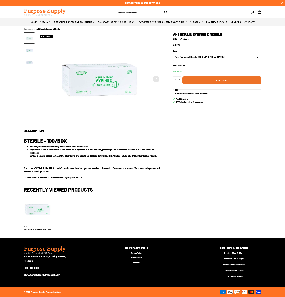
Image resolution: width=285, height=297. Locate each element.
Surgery (195, 22)
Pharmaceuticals (216, 22)
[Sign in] (252, 12)
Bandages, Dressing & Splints (115, 22)
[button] (156, 79)
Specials (45, 22)
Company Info (136, 248)
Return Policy (136, 258)
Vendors (236, 22)
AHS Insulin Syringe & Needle (37, 229)
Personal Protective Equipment (73, 22)
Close (281, 3)
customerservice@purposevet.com (42, 274)
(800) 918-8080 (31, 267)
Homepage (28, 29)
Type (175, 51)
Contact (249, 22)
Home (34, 22)
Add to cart (222, 80)
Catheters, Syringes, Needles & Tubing (161, 22)
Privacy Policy (136, 253)
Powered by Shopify (55, 292)
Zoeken (166, 12)
